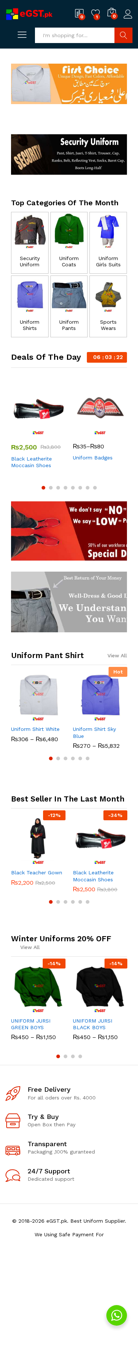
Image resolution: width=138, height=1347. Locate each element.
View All (117, 655)
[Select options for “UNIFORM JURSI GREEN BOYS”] (20, 1008)
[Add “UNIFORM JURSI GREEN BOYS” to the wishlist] (54, 1008)
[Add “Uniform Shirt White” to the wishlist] (54, 717)
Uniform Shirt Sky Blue (94, 732)
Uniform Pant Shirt (47, 655)
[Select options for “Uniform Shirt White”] (20, 717)
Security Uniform (30, 261)
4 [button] (65, 488)
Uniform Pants (69, 325)
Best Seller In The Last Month (67, 798)
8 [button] (95, 488)
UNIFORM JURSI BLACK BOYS (92, 1024)
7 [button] (87, 488)
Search (123, 35)
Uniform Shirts (29, 325)
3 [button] (58, 488)
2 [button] (51, 488)
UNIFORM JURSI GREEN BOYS (30, 1024)
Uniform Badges (93, 458)
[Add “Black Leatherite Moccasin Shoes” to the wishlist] (54, 430)
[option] (38, 426)
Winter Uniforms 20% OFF (61, 938)
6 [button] (80, 488)
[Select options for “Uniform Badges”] (82, 430)
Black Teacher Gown (36, 872)
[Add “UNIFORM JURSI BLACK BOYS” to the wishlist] (116, 1008)
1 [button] (43, 488)
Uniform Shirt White (35, 729)
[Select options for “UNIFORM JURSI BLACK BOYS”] (82, 1008)
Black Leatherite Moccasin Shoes (31, 462)
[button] (20, 860)
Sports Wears (108, 325)
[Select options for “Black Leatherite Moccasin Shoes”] (20, 430)
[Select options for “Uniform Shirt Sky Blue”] (82, 717)
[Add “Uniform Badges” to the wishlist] (116, 430)
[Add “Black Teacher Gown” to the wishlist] (54, 860)
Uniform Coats (69, 261)
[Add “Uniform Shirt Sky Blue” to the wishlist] (116, 717)
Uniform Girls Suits (108, 261)
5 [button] (73, 488)
